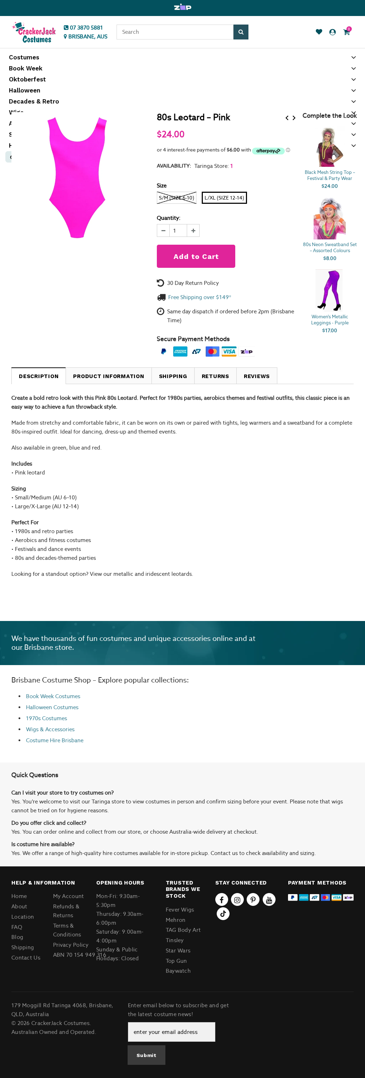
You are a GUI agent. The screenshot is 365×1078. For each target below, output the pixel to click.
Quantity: (168, 217)
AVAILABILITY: (174, 166)
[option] (182, 7)
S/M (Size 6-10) (176, 198)
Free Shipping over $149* (199, 297)
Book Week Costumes (53, 696)
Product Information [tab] (108, 376)
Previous (287, 118)
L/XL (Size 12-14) (224, 198)
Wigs (32, 729)
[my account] (332, 32)
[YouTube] (269, 899)
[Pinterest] (253, 899)
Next (294, 118)
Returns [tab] (215, 376)
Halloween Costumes (52, 707)
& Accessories (56, 729)
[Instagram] (237, 899)
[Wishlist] (319, 32)
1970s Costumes (46, 718)
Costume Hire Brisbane (54, 740)
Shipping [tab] (173, 376)
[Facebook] (221, 899)
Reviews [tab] (257, 376)
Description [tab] (38, 376)
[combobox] (175, 32)
